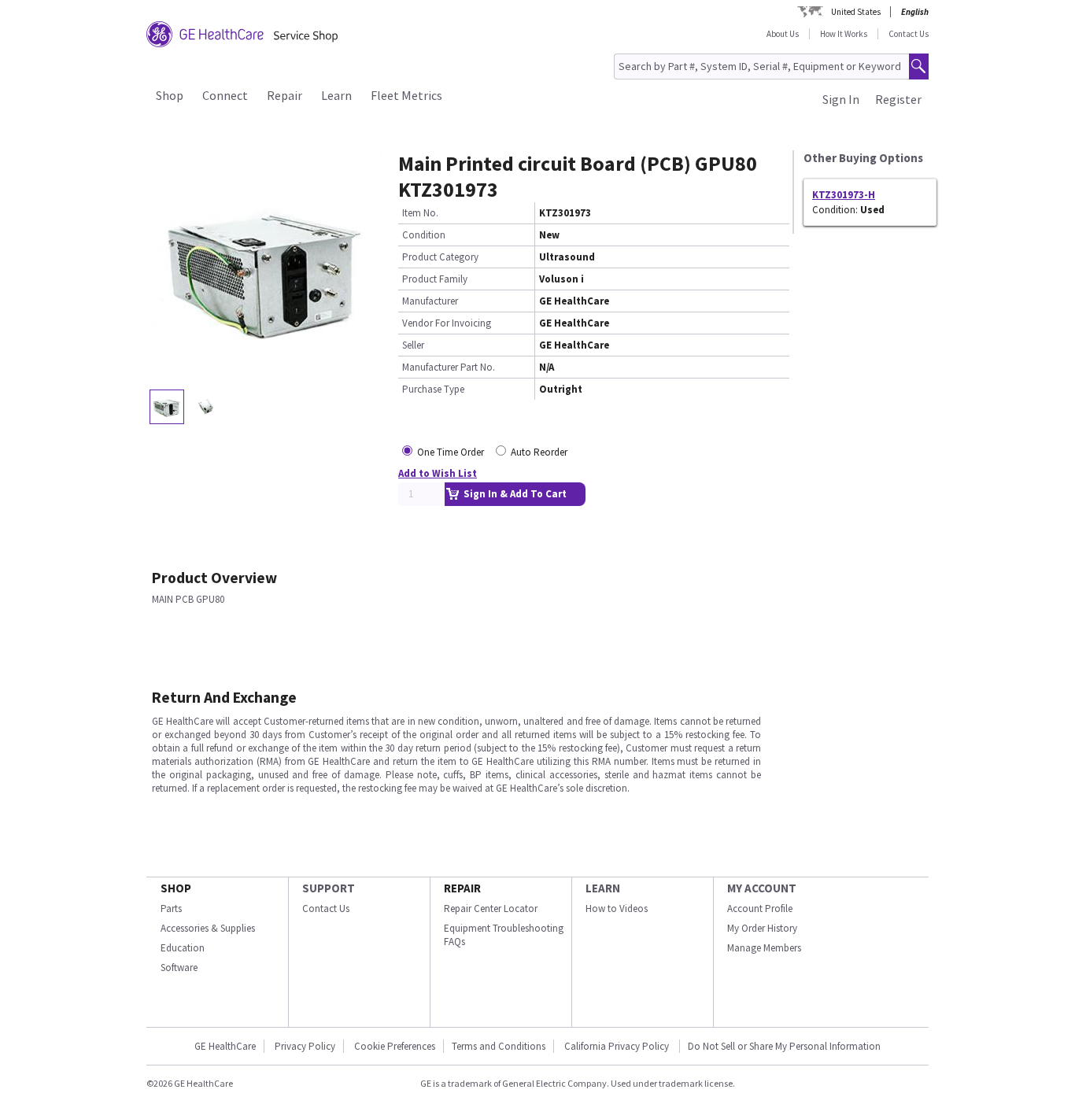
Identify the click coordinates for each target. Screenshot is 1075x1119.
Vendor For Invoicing (446, 323)
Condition (423, 235)
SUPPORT (328, 888)
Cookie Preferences (394, 1046)
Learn (336, 95)
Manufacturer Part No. (448, 367)
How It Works (843, 33)
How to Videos (617, 908)
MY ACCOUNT (761, 888)
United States (856, 11)
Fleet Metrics (406, 95)
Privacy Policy (305, 1046)
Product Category (440, 257)
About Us (783, 33)
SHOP (176, 888)
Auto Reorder (539, 452)
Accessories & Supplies (208, 928)
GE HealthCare (225, 1046)
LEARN (603, 888)
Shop (169, 95)
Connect (225, 95)
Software (179, 967)
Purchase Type (433, 389)
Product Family (434, 279)
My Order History (762, 928)
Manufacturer (430, 301)
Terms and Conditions (498, 1046)
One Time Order (450, 452)
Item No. (420, 213)
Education (183, 948)
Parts (171, 908)
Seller (413, 345)
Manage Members (764, 948)
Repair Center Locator (491, 908)
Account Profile (759, 908)
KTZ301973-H (843, 194)
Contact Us (908, 33)
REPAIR (462, 888)
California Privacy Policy (617, 1046)
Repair (284, 95)
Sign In (840, 99)
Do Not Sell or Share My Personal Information (784, 1046)
